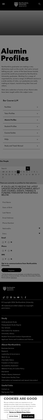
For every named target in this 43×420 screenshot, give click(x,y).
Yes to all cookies (28, 416)
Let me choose (13, 416)
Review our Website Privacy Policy (19, 412)
